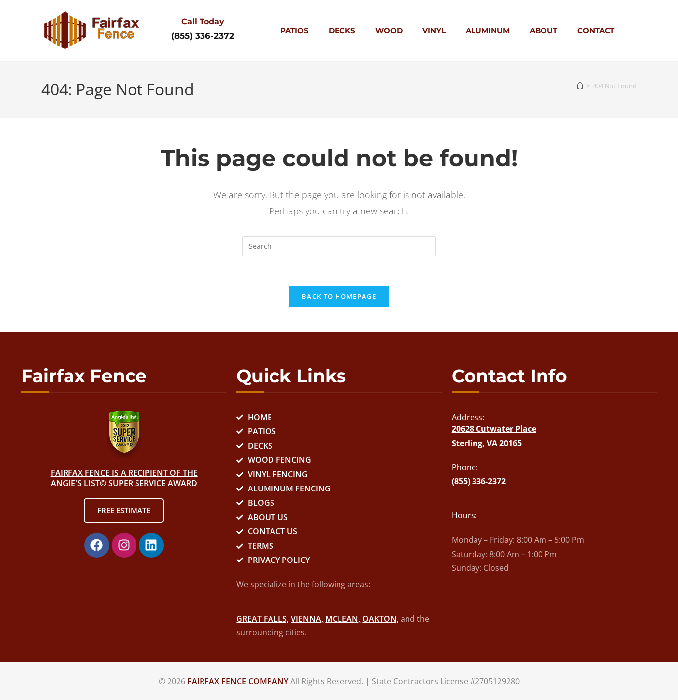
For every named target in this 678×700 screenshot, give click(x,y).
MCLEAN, (342, 618)
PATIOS (294, 30)
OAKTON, (380, 618)
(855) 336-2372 (202, 36)
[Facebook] (96, 545)
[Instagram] (124, 545)
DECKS (342, 30)
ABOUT (543, 30)
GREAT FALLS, (262, 618)
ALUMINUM (488, 30)
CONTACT (595, 30)
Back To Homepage (339, 296)
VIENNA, (307, 618)
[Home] (580, 85)
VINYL (434, 30)
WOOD (389, 30)
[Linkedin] (151, 545)
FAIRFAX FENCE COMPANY (237, 681)
